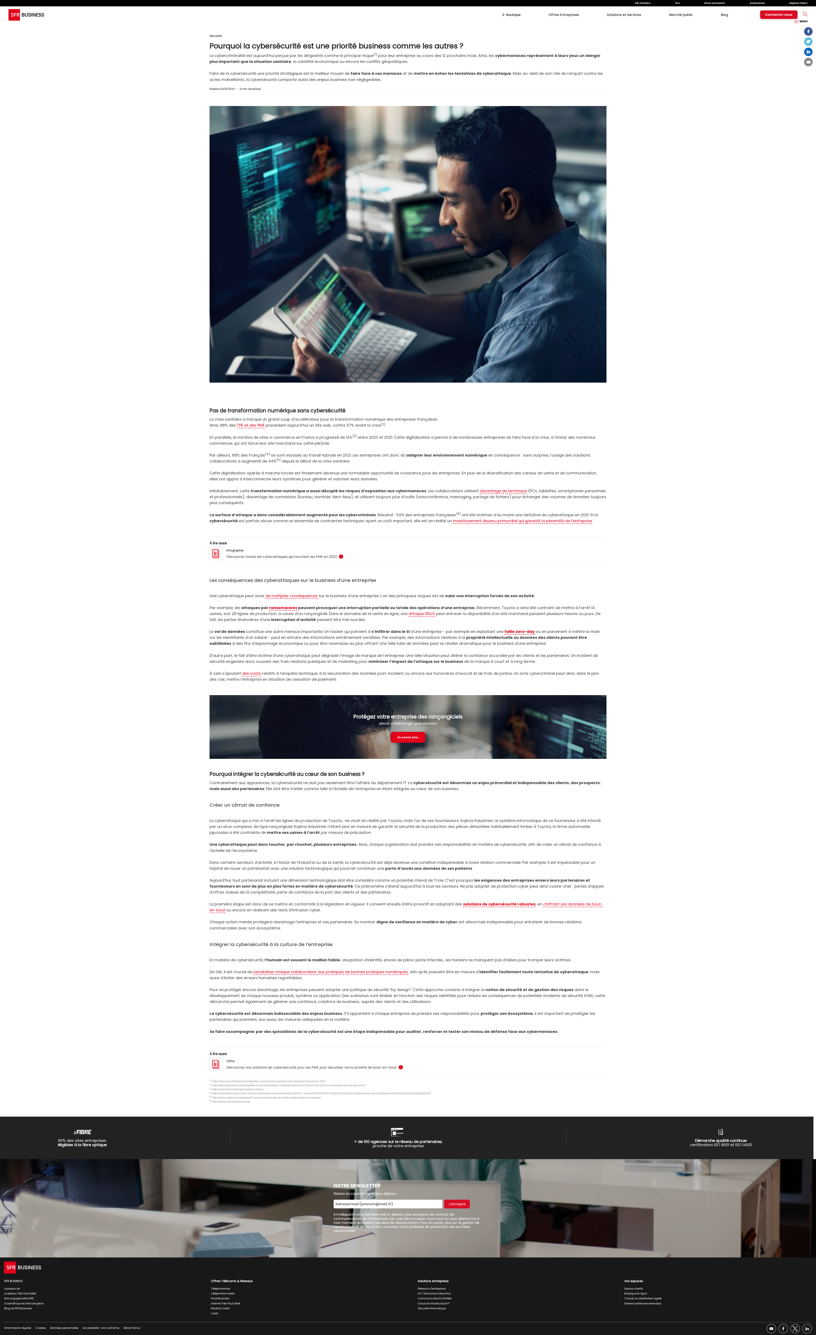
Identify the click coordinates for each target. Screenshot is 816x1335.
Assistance (757, 3)
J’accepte (457, 1204)
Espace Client (798, 3)
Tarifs (214, 1313)
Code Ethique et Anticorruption (24, 1303)
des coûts (251, 673)
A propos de (12, 1288)
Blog (724, 14)
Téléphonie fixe (220, 1288)
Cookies (40, 1328)
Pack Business (220, 1298)
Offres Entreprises (563, 14)
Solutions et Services (624, 14)
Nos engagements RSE (19, 1298)
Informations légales (17, 1328)
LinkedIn (808, 52)
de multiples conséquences (291, 595)
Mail (808, 62)
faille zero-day (519, 631)
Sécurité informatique (432, 1308)
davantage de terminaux (503, 491)
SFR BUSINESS (13, 1281)
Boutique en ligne (635, 1293)
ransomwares (283, 607)
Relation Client (220, 1308)
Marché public (681, 14)
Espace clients (633, 1288)
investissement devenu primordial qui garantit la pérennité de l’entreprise (522, 520)
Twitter (808, 41)
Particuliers (643, 3)
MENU (803, 21)
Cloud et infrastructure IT (434, 1303)
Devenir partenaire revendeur (642, 1303)
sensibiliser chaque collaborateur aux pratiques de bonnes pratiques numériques (330, 971)
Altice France (131, 1328)
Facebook (808, 31)
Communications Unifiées (435, 1298)
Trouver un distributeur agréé (643, 1298)
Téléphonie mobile (223, 1293)
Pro (677, 3)
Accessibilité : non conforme (101, 1328)
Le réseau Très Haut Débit (20, 1293)
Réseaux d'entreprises (432, 1288)
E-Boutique (511, 14)
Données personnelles (64, 1328)
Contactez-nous (778, 15)
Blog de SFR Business (18, 1308)
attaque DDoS (422, 613)
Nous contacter (714, 3)
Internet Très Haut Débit (225, 1303)
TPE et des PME (251, 425)
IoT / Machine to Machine (434, 1293)
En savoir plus (408, 737)
